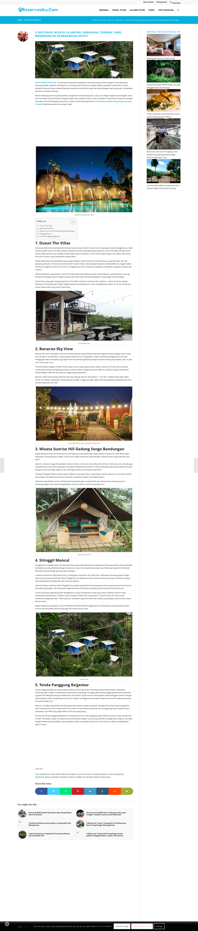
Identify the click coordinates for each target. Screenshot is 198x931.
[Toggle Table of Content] (71, 222)
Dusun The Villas (84, 774)
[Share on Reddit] (115, 791)
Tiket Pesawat (148, 2)
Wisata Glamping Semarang (119, 101)
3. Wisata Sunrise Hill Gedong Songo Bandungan (56, 231)
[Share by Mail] (127, 791)
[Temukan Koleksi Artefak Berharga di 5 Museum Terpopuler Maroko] (2, 465)
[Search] (178, 10)
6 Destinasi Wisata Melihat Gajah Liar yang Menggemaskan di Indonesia (163, 86)
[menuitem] (148, 2)
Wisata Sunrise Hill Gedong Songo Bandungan (89, 777)
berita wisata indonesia (66, 774)
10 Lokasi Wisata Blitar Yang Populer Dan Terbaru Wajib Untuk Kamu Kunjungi (163, 186)
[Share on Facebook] (41, 791)
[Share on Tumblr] (102, 791)
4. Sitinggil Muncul (45, 234)
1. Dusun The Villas (45, 225)
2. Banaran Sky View (45, 228)
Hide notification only (142, 926)
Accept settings (122, 926)
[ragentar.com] (84, 59)
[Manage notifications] (7, 924)
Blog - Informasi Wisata (29, 19)
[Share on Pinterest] (78, 791)
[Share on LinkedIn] (90, 791)
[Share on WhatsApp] (66, 791)
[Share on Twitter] (53, 791)
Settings (159, 926)
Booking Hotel (162, 2)
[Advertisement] (84, 126)
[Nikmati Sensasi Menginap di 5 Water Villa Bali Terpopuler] (196, 465)
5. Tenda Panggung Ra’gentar (49, 236)
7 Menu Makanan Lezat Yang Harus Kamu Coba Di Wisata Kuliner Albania (163, 115)
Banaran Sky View (47, 774)
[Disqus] (79, 882)
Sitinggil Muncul (100, 774)
